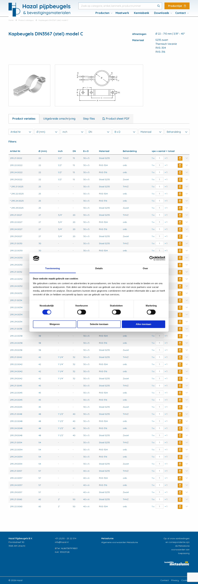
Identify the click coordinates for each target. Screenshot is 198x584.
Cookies (185, 580)
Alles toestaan (143, 324)
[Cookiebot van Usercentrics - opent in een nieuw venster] (151, 258)
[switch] (81, 312)
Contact (180, 13)
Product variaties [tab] (23, 118)
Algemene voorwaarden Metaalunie (119, 542)
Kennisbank (141, 13)
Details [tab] (99, 268)
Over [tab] (145, 268)
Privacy (175, 580)
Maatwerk (122, 13)
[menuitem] (103, 13)
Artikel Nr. (16, 131)
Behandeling (174, 131)
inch (65, 131)
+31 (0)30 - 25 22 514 (65, 538)
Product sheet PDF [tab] (117, 118)
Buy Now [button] (180, 158)
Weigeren (55, 324)
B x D (117, 131)
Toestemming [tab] (52, 268)
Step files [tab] (89, 118)
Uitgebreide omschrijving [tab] (59, 118)
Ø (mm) (41, 131)
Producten (102, 13)
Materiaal (146, 131)
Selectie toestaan (99, 324)
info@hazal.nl (62, 542)
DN (90, 131)
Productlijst (175, 5)
